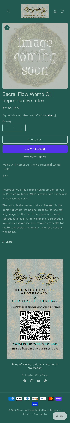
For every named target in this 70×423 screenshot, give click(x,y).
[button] (8, 11)
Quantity (6, 121)
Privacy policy (40, 414)
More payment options (35, 157)
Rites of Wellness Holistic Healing (33, 410)
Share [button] (9, 241)
